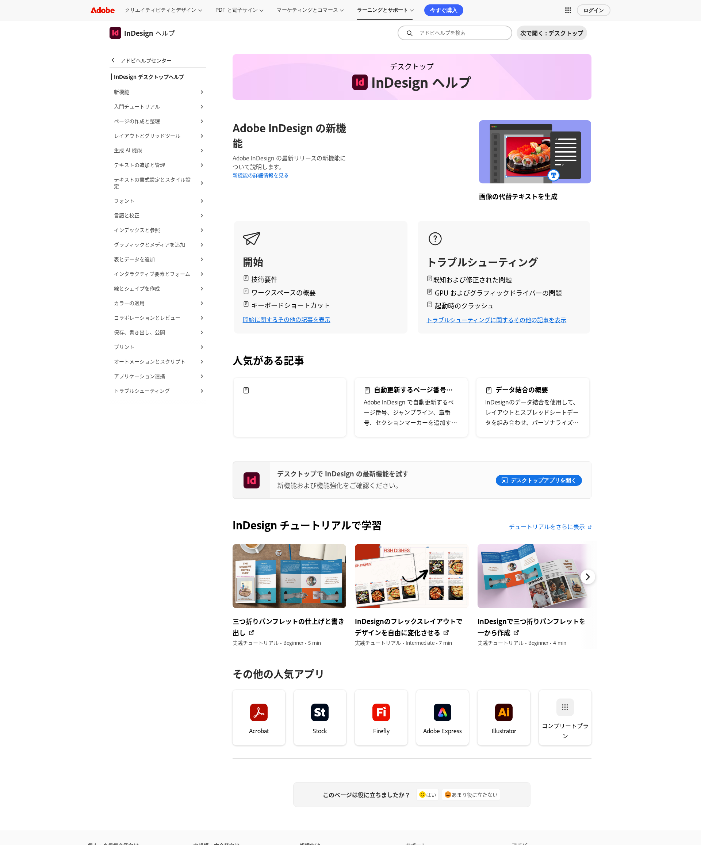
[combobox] (455, 33)
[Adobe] (103, 10)
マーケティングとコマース (307, 10)
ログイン (593, 10)
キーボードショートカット (290, 305)
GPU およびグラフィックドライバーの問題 (498, 293)
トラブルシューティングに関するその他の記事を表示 (496, 319)
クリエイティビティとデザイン (160, 10)
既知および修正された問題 (472, 279)
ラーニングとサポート (382, 10)
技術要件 (264, 279)
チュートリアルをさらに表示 (547, 526)
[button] (568, 10)
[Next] (588, 577)
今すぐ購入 (443, 10)
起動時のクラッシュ (464, 305)
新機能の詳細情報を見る (261, 175)
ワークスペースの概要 (283, 292)
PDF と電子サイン (236, 10)
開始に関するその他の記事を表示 (286, 319)
